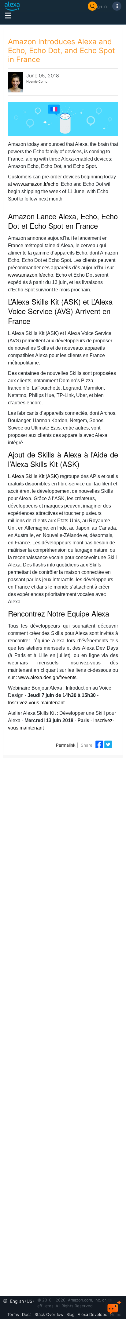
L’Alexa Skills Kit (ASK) (33, 476)
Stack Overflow (49, 1314)
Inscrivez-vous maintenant (36, 702)
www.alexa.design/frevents (47, 677)
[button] (20, 1300)
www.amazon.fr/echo (35, 184)
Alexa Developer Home (99, 1314)
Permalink (66, 745)
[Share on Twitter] (108, 744)
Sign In (100, 6)
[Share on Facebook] (99, 744)
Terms (13, 1314)
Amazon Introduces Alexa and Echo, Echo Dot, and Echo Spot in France (61, 50)
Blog (70, 1314)
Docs (26, 1314)
